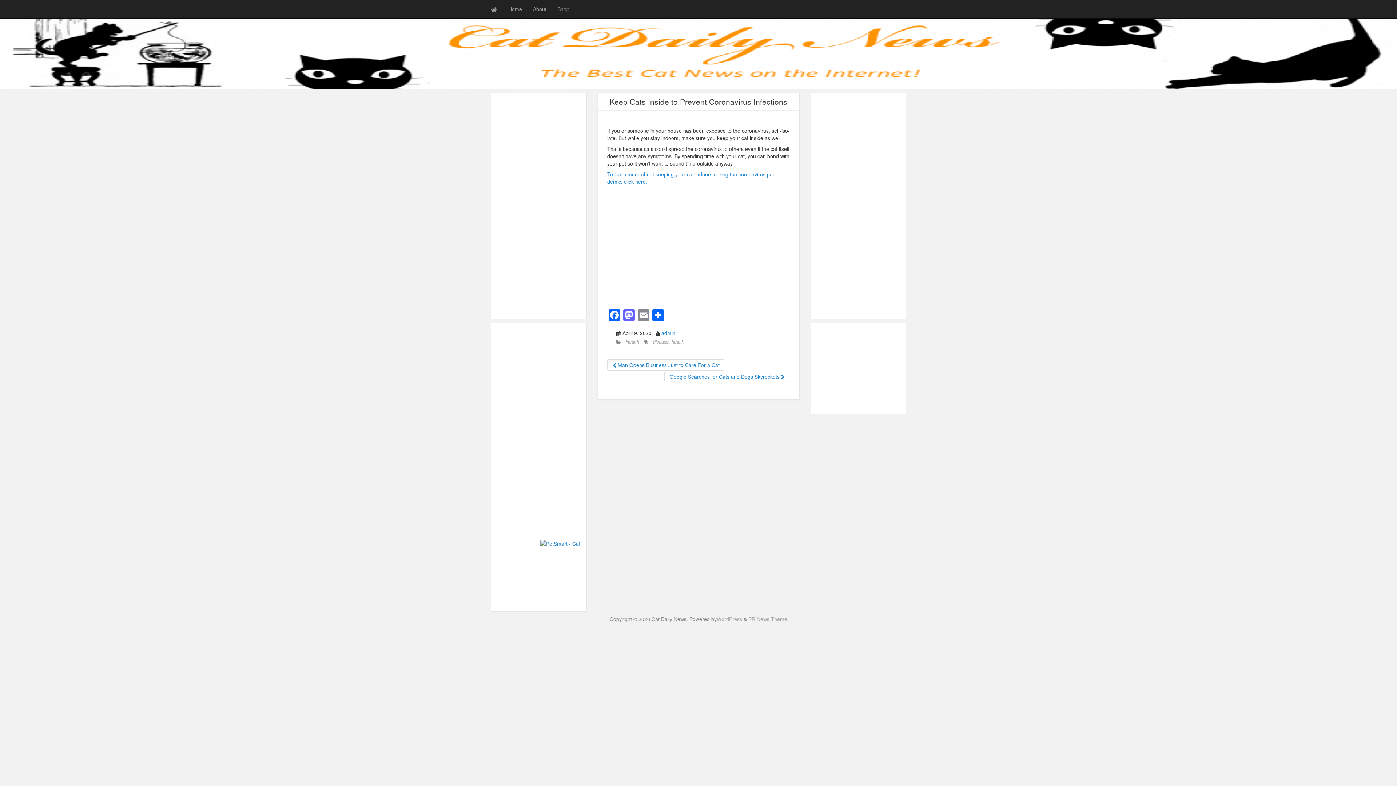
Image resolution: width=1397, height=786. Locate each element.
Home (515, 9)
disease (661, 341)
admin (668, 333)
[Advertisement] (539, 206)
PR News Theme (767, 619)
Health (632, 341)
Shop (563, 9)
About (539, 9)
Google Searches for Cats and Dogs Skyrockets (725, 376)
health (678, 341)
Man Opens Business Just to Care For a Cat (668, 365)
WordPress (729, 619)
